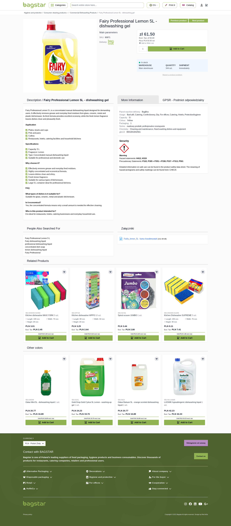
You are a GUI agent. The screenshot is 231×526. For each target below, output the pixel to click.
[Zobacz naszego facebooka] (190, 503)
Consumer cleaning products (55, 13)
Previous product (178, 21)
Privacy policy (27, 514)
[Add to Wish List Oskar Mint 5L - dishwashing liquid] (64, 359)
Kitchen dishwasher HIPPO (84, 315)
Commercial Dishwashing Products (83, 13)
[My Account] (201, 5)
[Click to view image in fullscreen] (60, 55)
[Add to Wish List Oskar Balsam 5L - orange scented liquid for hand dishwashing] (156, 359)
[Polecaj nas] (206, 504)
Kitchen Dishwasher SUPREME (178, 315)
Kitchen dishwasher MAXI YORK (40, 315)
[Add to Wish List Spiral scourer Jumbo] (156, 272)
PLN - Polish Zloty (33, 443)
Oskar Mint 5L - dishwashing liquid (40, 402)
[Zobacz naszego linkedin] (195, 503)
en (154, 5)
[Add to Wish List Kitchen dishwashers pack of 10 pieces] (110, 272)
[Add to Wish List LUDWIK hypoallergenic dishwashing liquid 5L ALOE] (203, 359)
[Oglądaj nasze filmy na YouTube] (200, 504)
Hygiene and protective (33, 13)
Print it (172, 5)
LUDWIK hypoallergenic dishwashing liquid (183, 402)
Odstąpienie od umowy (195, 443)
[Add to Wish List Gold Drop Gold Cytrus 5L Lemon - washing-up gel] (110, 359)
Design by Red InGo (201, 514)
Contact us (200, 456)
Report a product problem (172, 75)
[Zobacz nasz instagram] (185, 503)
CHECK (173, 170)
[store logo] (34, 5)
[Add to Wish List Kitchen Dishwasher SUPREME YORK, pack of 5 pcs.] (203, 272)
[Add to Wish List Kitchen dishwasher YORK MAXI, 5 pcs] (64, 272)
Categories (60, 5)
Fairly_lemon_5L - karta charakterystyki (140, 239)
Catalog (190, 5)
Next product (198, 21)
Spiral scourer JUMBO (128, 315)
